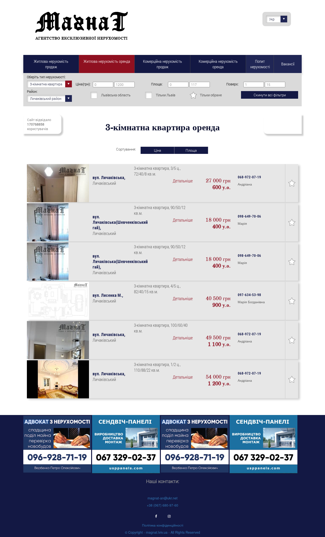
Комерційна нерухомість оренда (218, 64)
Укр (272, 19)
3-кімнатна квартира (46, 84)
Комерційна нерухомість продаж (162, 64)
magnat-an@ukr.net (162, 498)
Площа (191, 150)
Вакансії (287, 64)
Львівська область (116, 95)
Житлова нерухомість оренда (107, 61)
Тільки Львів (165, 95)
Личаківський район (45, 98)
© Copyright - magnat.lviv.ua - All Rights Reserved (162, 532)
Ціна (157, 150)
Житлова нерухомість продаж (51, 64)
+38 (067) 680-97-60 (162, 505)
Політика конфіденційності (162, 525)
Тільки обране (211, 95)
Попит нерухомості (260, 64)
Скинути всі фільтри (270, 95)
